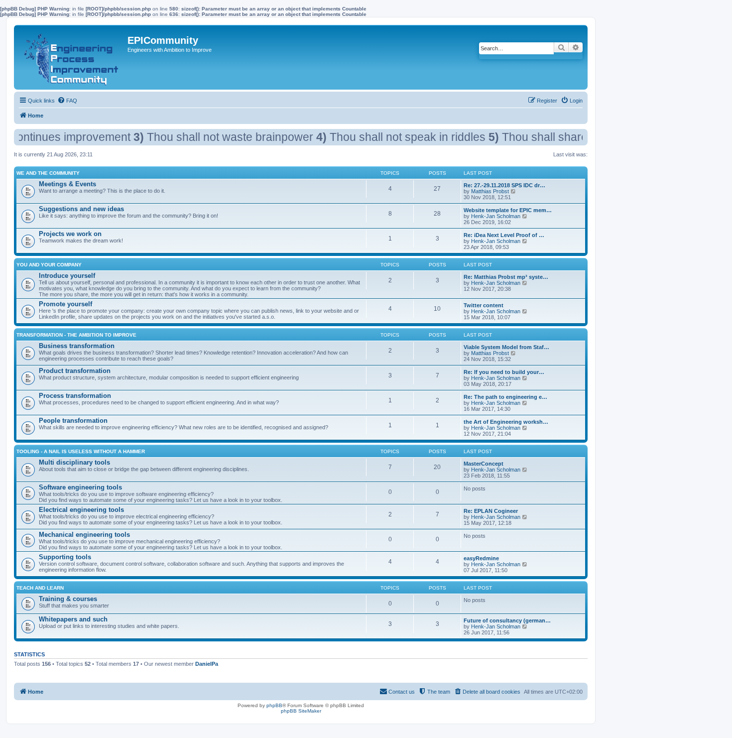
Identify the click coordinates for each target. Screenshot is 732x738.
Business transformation (77, 346)
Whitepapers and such (73, 619)
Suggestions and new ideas (81, 209)
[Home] (71, 57)
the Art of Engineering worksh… (506, 422)
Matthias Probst (490, 191)
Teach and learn (40, 588)
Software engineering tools (80, 487)
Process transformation (75, 395)
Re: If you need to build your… (504, 372)
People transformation (73, 420)
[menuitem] (67, 101)
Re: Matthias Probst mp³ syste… (506, 277)
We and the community (48, 173)
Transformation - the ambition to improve (76, 335)
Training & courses (68, 599)
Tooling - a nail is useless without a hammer (80, 451)
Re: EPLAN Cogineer (491, 511)
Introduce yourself (67, 275)
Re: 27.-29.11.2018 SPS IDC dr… (504, 185)
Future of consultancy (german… (507, 620)
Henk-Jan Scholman (495, 216)
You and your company (49, 264)
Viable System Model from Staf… (506, 347)
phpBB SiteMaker (301, 711)
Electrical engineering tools (81, 509)
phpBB (274, 705)
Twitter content (483, 305)
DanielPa (206, 664)
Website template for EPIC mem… (508, 210)
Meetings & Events (67, 184)
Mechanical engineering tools (84, 534)
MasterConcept (483, 464)
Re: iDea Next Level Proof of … (504, 235)
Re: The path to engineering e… (505, 397)
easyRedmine (481, 558)
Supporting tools (65, 557)
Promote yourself (65, 304)
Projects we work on (70, 234)
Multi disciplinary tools (74, 462)
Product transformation (75, 370)
